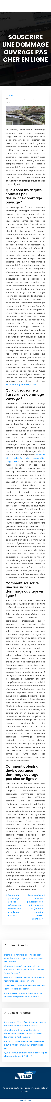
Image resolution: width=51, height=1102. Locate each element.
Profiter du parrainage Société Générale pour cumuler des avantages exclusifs (15, 905)
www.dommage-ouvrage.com (21, 384)
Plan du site (25, 1100)
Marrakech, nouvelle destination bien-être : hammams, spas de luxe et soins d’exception (24, 958)
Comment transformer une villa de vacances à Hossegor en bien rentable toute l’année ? (24, 969)
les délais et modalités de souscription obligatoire (25, 458)
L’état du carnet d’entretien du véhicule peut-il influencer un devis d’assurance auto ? (24, 1045)
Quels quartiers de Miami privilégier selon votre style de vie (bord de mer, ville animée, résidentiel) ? (35, 906)
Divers (11, 95)
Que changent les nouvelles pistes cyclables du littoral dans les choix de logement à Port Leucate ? (23, 1033)
